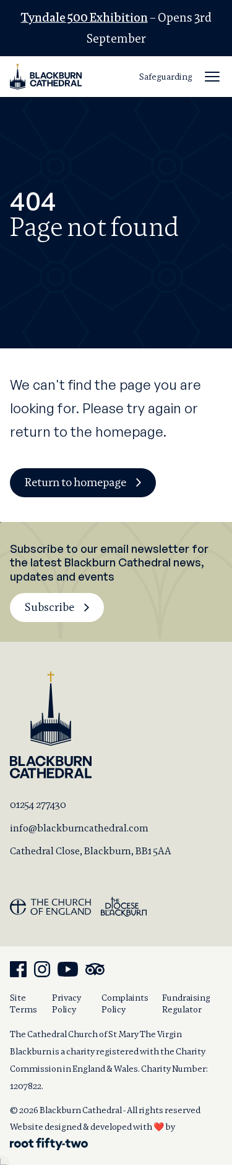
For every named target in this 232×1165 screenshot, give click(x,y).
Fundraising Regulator (186, 1003)
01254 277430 (38, 804)
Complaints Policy (124, 1003)
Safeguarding (165, 76)
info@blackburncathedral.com (79, 828)
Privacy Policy (66, 1003)
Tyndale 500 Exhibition (84, 17)
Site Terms (23, 1003)
